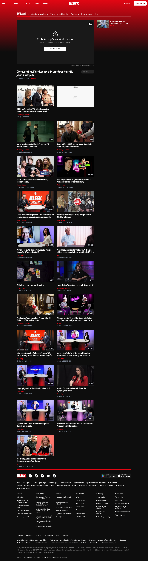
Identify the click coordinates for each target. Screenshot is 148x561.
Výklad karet (21, 288)
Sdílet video (87, 72)
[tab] (23, 14)
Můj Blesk (127, 3)
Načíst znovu (55, 49)
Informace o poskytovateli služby (82, 65)
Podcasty (20, 359)
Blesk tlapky (61, 220)
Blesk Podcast (21, 220)
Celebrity (16, 3)
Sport (36, 3)
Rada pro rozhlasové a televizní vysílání (115, 550)
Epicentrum (20, 255)
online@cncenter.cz (23, 550)
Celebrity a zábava (23, 114)
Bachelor (60, 429)
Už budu (59, 323)
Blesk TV (34, 79)
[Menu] (3, 3)
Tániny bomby (61, 185)
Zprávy (27, 3)
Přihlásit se (140, 3)
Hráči (58, 255)
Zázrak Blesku (21, 185)
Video (45, 3)
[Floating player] (90, 23)
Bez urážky (20, 464)
